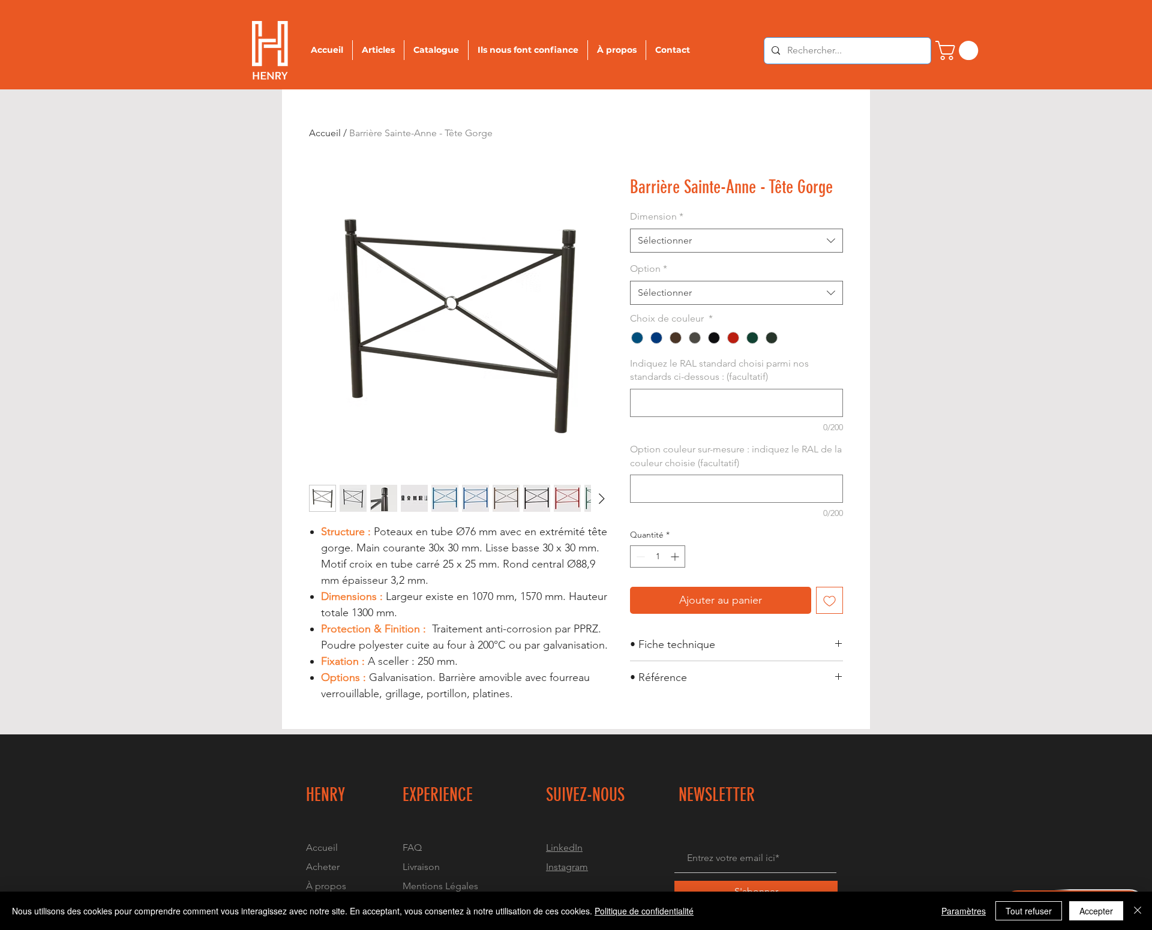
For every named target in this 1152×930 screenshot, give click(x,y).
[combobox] (736, 241)
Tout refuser (1029, 911)
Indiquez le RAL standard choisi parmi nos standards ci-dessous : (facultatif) (719, 370)
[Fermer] (1137, 910)
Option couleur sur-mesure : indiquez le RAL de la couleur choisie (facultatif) (736, 455)
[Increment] (675, 556)
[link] (959, 50)
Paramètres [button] (963, 911)
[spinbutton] (657, 556)
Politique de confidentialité (644, 911)
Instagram (567, 866)
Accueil (325, 133)
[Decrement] (639, 556)
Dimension (656, 216)
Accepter (1096, 911)
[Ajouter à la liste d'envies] (829, 600)
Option (648, 268)
